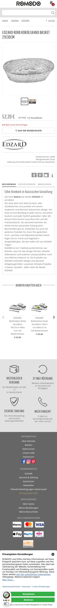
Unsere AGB (28, 452)
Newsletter (28, 485)
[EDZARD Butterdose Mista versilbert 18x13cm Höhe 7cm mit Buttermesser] (17, 303)
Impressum (28, 456)
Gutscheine (28, 481)
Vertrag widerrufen (28, 493)
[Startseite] (29, 4)
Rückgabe (43, 388)
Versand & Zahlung (28, 477)
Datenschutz (28, 449)
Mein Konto (28, 504)
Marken (15, 20)
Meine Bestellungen (28, 507)
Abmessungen (44, 184)
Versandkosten (36, 117)
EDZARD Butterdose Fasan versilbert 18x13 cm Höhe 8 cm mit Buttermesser (39, 324)
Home (5, 20)
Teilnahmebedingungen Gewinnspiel (28, 489)
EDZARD (25, 20)
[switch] (6, 603)
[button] (51, 3)
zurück (51, 20)
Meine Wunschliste (28, 511)
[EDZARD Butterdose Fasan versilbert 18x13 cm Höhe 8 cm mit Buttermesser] (39, 303)
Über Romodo (28, 441)
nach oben (28, 356)
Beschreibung (9, 184)
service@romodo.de (42, 418)
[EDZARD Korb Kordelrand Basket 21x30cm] (24, 102)
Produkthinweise (27, 184)
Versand (42, 385)
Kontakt (28, 473)
